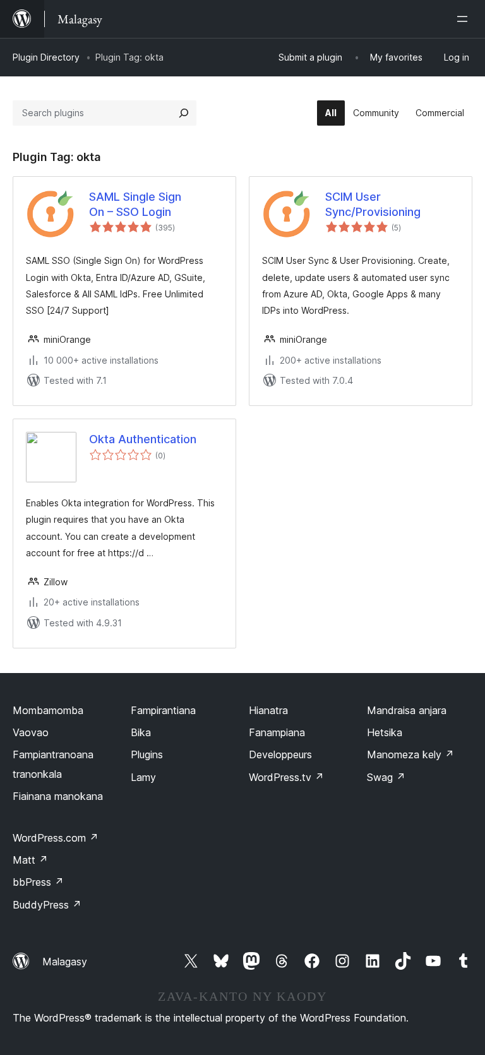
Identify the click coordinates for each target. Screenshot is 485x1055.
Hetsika (384, 732)
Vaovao (31, 732)
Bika (141, 732)
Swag (386, 777)
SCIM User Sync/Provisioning (373, 204)
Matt (30, 860)
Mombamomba (48, 710)
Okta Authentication (142, 439)
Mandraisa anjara (406, 710)
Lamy (143, 777)
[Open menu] (465, 19)
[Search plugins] (183, 113)
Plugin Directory (46, 57)
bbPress (38, 882)
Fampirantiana (163, 710)
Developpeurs (280, 754)
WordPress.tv (286, 777)
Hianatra (268, 710)
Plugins (147, 754)
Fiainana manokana (58, 796)
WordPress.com (56, 837)
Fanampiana (277, 732)
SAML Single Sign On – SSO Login (135, 204)
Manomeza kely (410, 754)
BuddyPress (47, 904)
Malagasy (64, 961)
